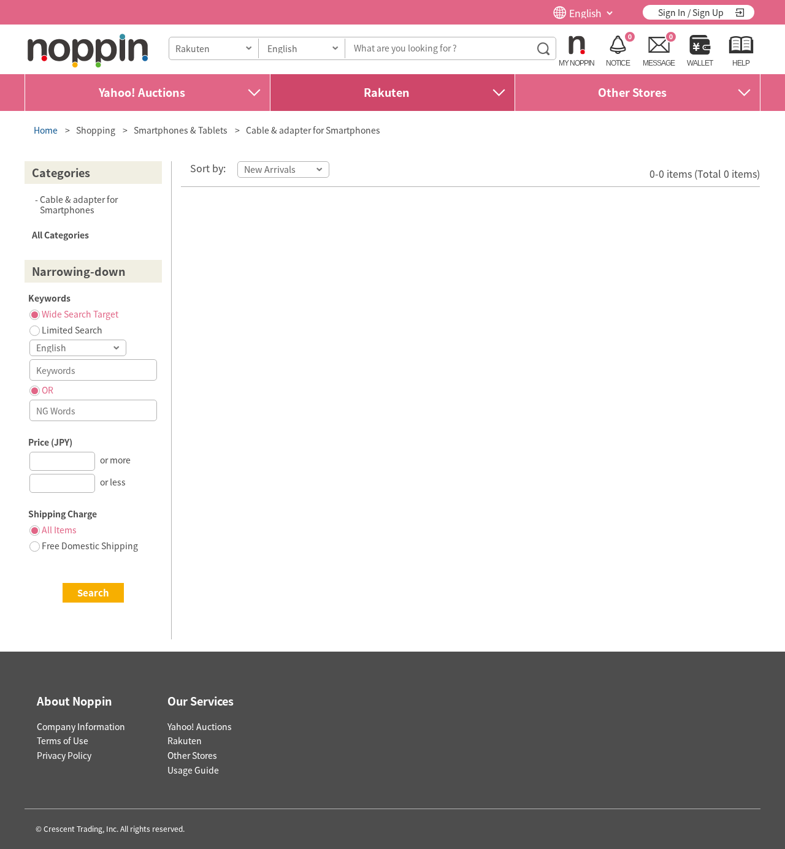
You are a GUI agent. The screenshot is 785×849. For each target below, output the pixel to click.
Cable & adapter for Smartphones (313, 130)
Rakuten (387, 92)
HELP (740, 63)
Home (46, 130)
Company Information (81, 726)
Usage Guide (193, 770)
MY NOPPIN (576, 63)
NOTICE (618, 63)
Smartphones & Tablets (181, 130)
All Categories (60, 235)
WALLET (700, 63)
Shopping (95, 130)
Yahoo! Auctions (142, 92)
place (88, 50)
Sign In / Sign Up (691, 12)
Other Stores (632, 92)
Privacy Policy (64, 755)
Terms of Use (62, 740)
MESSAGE (659, 63)
